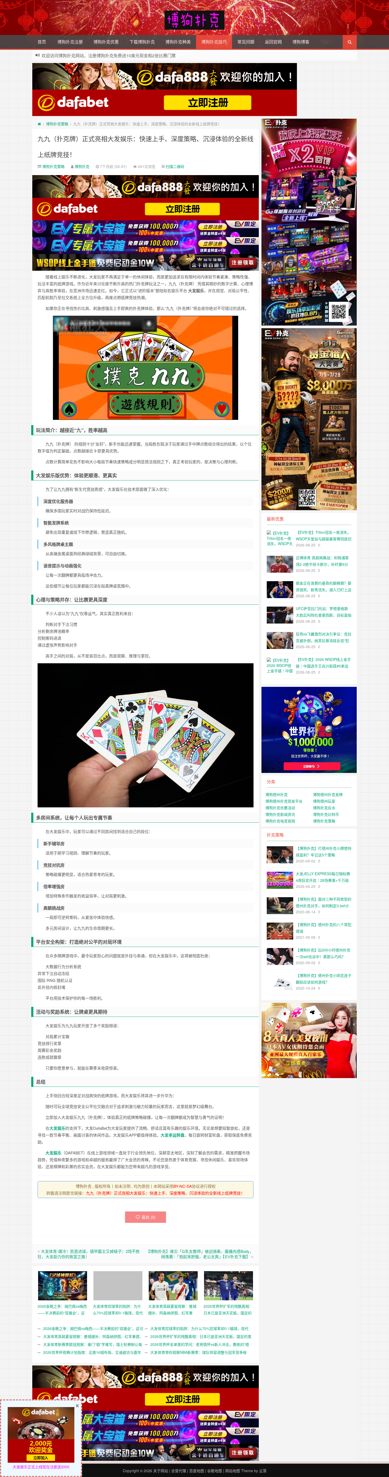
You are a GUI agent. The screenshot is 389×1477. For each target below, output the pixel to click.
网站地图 (232, 1470)
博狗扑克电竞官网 (280, 821)
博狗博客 (300, 42)
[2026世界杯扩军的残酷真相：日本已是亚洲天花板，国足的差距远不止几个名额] (228, 1285)
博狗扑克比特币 (326, 814)
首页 (42, 42)
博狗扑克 (82, 166)
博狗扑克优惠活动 (280, 807)
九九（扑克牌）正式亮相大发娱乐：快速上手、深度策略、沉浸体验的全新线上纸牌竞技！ (165, 1193)
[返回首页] (39, 123)
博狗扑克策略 (57, 123)
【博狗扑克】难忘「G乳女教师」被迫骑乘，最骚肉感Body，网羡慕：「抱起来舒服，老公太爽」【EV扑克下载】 (200, 1253)
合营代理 (178, 1470)
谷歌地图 (214, 1470)
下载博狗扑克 (142, 42)
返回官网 (273, 42)
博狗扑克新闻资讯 (280, 814)
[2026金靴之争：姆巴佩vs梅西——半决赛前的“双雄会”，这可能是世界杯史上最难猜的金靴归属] (62, 1285)
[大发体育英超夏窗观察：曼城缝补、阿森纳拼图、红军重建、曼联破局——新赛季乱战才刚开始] (173, 1285)
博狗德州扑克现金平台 (283, 801)
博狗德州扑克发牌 (328, 794)
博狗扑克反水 (324, 807)
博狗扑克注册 (70, 42)
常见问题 (245, 42)
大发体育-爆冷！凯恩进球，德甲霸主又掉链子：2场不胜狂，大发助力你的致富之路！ (89, 1253)
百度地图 (196, 1470)
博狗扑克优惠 (106, 42)
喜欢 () (148, 1217)
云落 (262, 1470)
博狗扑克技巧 (214, 42)
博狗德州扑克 (276, 794)
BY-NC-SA (182, 1186)
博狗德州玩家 (324, 801)
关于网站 (160, 1470)
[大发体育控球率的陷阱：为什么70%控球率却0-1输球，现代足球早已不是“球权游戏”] (117, 1285)
